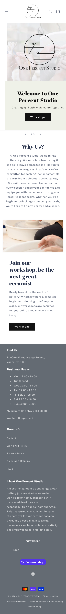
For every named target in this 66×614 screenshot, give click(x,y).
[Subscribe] (52, 550)
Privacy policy (56, 601)
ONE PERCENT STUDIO (29, 596)
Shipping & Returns (18, 461)
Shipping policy (50, 596)
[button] (6, 11)
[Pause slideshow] (62, 134)
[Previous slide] (25, 134)
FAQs (10, 468)
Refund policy (34, 607)
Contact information (16, 601)
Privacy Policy (15, 453)
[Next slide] (40, 134)
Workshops (33, 117)
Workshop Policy (17, 445)
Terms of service (38, 601)
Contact (11, 438)
